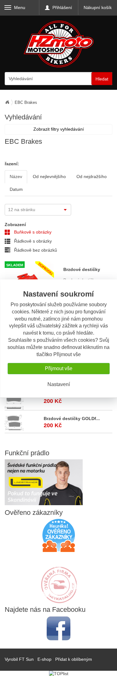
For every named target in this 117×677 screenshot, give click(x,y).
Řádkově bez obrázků (35, 250)
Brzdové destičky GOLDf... (72, 418)
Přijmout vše (58, 368)
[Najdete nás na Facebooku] (58, 628)
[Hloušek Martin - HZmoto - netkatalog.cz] (58, 579)
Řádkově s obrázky (32, 241)
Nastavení (58, 384)
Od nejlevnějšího (49, 176)
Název (16, 176)
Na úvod (7, 102)
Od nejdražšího (91, 176)
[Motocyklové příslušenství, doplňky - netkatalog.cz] (58, 599)
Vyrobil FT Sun (19, 659)
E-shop (44, 659)
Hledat (101, 78)
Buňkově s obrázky (32, 232)
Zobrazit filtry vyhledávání (58, 129)
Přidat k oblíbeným (73, 659)
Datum (16, 189)
